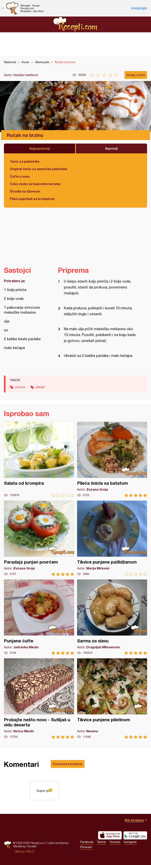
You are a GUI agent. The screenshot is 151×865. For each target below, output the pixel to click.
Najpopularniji (39, 148)
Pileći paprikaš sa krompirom (32, 199)
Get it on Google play (135, 835)
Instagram (130, 842)
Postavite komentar (68, 764)
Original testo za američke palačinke (38, 169)
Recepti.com (75, 24)
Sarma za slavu (112, 617)
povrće (20, 387)
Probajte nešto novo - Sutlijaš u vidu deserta (39, 698)
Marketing (19, 846)
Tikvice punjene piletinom (112, 698)
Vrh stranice (134, 820)
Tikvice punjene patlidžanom (112, 538)
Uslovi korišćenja (57, 843)
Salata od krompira (39, 459)
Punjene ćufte (39, 617)
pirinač (40, 387)
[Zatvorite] (3, 8)
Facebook (86, 842)
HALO (30, 851)
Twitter (101, 842)
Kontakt (31, 846)
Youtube (115, 842)
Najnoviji (111, 148)
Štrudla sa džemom (25, 191)
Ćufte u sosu (20, 176)
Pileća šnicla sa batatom (112, 459)
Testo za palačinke (24, 161)
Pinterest (86, 847)
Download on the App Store (110, 835)
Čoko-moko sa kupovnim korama (35, 184)
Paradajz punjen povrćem (39, 538)
